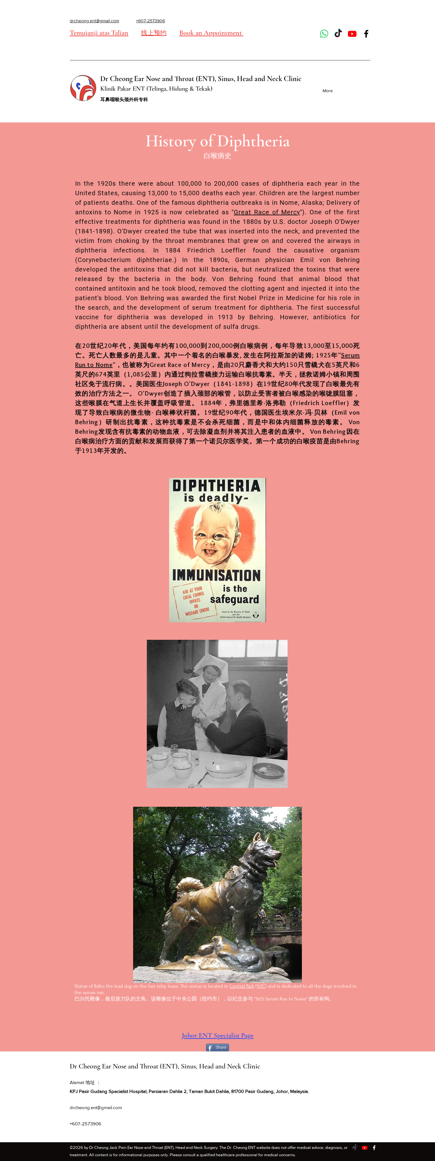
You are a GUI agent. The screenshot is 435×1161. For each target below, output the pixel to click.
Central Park (242, 986)
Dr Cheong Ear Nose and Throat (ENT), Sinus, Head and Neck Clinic (201, 78)
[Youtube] (364, 1147)
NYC (261, 986)
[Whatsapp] (324, 34)
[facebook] (366, 34)
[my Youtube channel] (352, 34)
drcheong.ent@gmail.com (96, 1107)
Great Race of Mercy (267, 212)
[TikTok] (338, 34)
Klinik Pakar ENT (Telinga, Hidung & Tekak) (156, 89)
